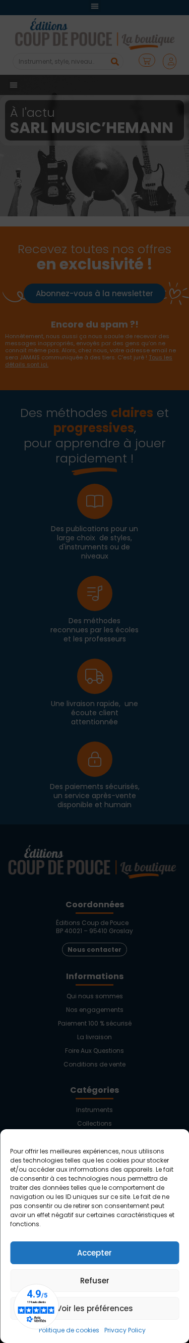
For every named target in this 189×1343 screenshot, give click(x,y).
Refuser (94, 1280)
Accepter (94, 1252)
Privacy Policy (125, 1330)
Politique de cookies (69, 1330)
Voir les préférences (94, 1308)
